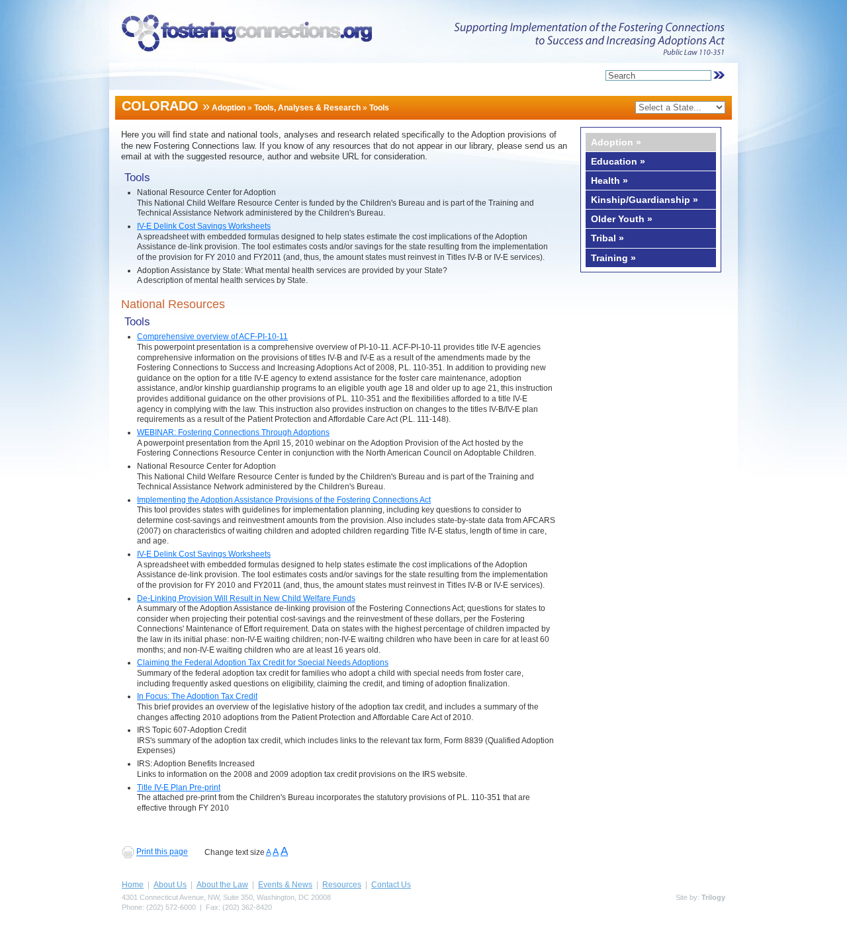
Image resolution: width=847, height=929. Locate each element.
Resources (341, 884)
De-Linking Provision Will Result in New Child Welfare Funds (246, 598)
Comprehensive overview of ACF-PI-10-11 (212, 336)
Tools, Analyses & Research (307, 107)
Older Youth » (621, 219)
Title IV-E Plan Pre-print (178, 787)
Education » (618, 161)
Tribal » (607, 238)
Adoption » (616, 142)
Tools (379, 107)
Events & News (285, 884)
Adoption (228, 107)
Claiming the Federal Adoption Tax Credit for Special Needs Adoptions (262, 662)
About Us (170, 884)
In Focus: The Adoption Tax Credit (197, 696)
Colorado (160, 106)
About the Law (222, 884)
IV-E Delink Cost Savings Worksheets (204, 226)
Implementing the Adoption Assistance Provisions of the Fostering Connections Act (284, 500)
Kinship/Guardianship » (644, 199)
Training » (613, 258)
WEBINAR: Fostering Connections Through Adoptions (233, 432)
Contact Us (391, 884)
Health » (609, 180)
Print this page (162, 852)
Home (133, 884)
